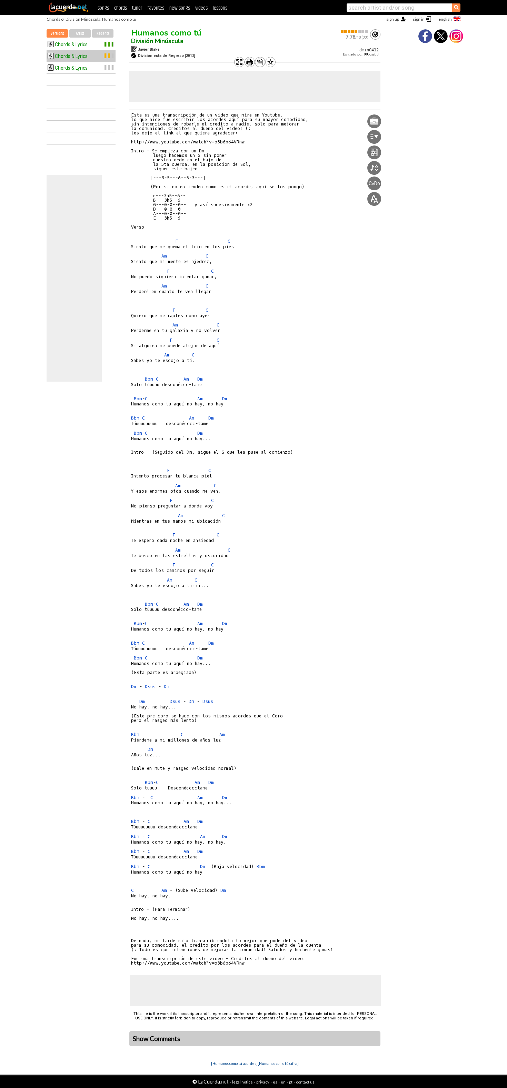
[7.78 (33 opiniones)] (354, 31)
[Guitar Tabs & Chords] (69, 11)
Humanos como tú (166, 32)
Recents (103, 33)
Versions (57, 33)
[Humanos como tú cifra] (278, 1063)
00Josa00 (371, 54)
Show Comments (156, 1038)
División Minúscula (157, 41)
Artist (80, 33)
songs (103, 8)
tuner (137, 8)
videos (201, 8)
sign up (392, 19)
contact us (305, 1082)
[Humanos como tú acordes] (234, 1063)
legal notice (242, 1082)
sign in (419, 19)
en (283, 1082)
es (275, 1082)
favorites (155, 8)
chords (120, 8)
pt (290, 1082)
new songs (179, 8)
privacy (262, 1082)
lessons (220, 8)
